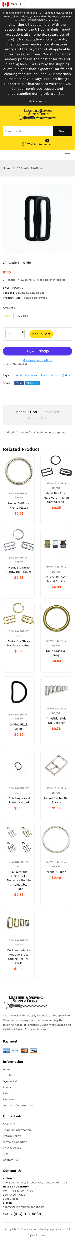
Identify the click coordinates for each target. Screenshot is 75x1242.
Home (6, 168)
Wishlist (32, 144)
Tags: (6, 375)
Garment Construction (18, 1105)
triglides (64, 375)
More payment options (37, 360)
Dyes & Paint (11, 1081)
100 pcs (23, 315)
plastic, (44, 375)
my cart (48, 144)
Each (8, 315)
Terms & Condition (15, 1141)
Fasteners (9, 1099)
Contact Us (10, 1159)
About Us (9, 1123)
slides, (54, 375)
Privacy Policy (12, 1147)
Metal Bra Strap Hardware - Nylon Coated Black (56, 498)
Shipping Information (17, 1129)
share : (7, 382)
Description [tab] (26, 412)
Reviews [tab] (52, 412)
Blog (5, 1153)
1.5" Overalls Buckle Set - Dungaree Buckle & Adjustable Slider (19, 880)
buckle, (19, 375)
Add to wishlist (17, 364)
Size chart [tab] (37, 418)
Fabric (7, 1093)
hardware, (31, 375)
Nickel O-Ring (56, 872)
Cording (8, 1075)
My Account (36, 101)
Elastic (7, 1087)
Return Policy (12, 1135)
